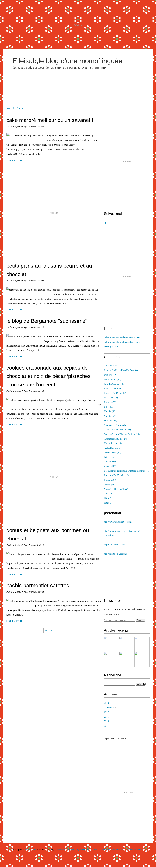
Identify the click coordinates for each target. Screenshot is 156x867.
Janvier (110, 707)
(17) (112, 452)
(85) (110, 365)
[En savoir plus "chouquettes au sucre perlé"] (142, 659)
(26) (115, 424)
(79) (110, 374)
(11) (127, 470)
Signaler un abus (83, 849)
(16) (109, 456)
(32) (110, 402)
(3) (110, 493)
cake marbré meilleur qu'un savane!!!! (50, 120)
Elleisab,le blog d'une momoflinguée (67, 61)
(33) (111, 397)
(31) (109, 406)
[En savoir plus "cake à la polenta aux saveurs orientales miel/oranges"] (142, 644)
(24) (115, 438)
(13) (111, 461)
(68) (114, 383)
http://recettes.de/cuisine (115, 553)
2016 (106, 716)
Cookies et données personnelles (113, 849)
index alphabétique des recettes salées (122, 337)
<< (46, 630)
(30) (110, 411)
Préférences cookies (135, 849)
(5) (109, 484)
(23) (113, 443)
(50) (114, 388)
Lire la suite (14, 160)
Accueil (10, 108)
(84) (121, 370)
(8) (110, 479)
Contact (20, 108)
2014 (106, 725)
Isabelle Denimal (31, 849)
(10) (116, 475)
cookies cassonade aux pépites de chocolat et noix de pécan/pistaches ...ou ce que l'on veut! (48, 376)
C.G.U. (95, 849)
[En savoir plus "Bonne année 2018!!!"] (126, 659)
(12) (110, 466)
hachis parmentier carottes (37, 585)
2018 (106, 702)
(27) (110, 420)
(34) (116, 393)
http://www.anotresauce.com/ (118, 521)
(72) (112, 379)
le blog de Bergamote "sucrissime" (46, 321)
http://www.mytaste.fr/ (114, 544)
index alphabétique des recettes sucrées (122, 341)
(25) (117, 429)
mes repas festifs (111, 346)
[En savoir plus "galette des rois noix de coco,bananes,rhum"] (111, 659)
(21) (113, 447)
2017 (106, 712)
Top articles (61, 849)
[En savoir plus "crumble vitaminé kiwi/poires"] (126, 644)
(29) (110, 415)
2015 (106, 721)
